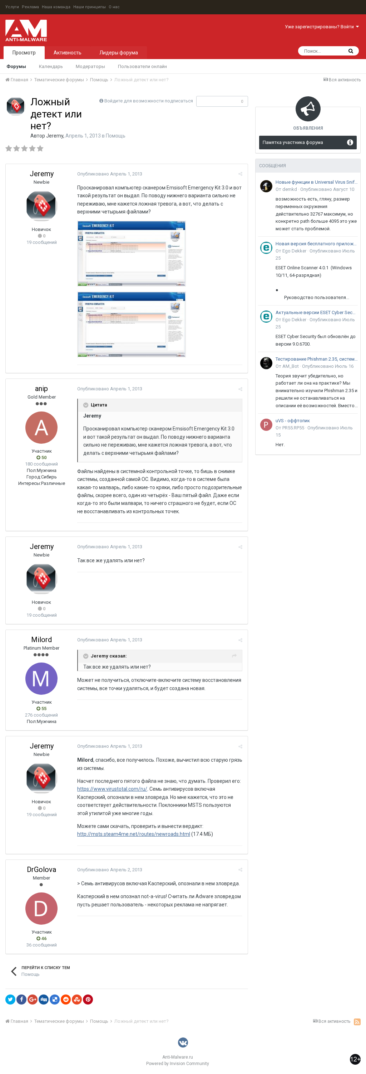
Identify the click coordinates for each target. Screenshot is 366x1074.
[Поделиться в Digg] (44, 999)
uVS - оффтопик (293, 420)
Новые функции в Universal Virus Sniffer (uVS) (317, 182)
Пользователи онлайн (142, 66)
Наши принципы (89, 7)
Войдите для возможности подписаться (148, 100)
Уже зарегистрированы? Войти (320, 26)
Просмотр (24, 53)
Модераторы (90, 66)
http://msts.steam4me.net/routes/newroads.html (133, 834)
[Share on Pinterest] (88, 999)
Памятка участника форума (293, 142)
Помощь (115, 136)
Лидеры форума (118, 53)
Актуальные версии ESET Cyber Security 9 (317, 312)
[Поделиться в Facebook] (21, 999)
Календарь (51, 66)
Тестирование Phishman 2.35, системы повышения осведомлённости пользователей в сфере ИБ (317, 359)
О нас (114, 7)
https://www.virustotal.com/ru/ (112, 789)
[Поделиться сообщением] (240, 174)
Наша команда (56, 7)
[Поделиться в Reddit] (66, 999)
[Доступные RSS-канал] (357, 1022)
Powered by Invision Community (177, 1063)
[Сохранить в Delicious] (55, 999)
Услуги (12, 7)
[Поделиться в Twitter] (10, 999)
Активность (67, 53)
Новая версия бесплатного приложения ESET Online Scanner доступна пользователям (317, 243)
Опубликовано (109, 174)
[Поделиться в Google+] (33, 999)
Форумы (16, 66)
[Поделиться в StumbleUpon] (77, 999)
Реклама (30, 7)
